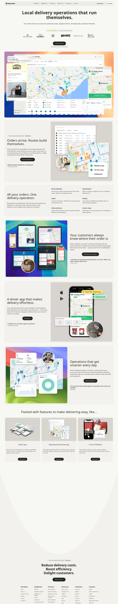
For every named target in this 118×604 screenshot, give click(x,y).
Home (22, 589)
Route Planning (51, 589)
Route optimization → (27, 159)
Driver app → (27, 318)
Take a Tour (37, 599)
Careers (22, 598)
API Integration (51, 602)
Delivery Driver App (52, 594)
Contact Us (23, 600)
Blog (63, 598)
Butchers (77, 594)
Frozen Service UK (12, 166)
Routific (90, 589)
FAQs (63, 603)
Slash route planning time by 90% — (20, 136)
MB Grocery (74, 263)
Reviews (22, 596)
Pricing (75, 3)
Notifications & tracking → (90, 254)
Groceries (77, 589)
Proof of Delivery (52, 599)
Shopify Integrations (39, 602)
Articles (63, 600)
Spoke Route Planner (93, 591)
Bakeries (77, 591)
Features (36, 589)
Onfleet (90, 594)
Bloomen (73, 389)
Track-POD (91, 603)
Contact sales (100, 3)
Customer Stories (25, 594)
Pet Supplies (78, 603)
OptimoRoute (92, 596)
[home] (10, 3)
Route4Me (91, 598)
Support (63, 594)
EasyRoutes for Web (38, 591)
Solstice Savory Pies (13, 325)
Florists (76, 596)
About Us (23, 591)
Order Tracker (65, 589)
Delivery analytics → (90, 381)
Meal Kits (77, 600)
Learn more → (22, 459)
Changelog (64, 596)
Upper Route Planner (93, 600)
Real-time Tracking (52, 591)
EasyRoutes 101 (65, 591)
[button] (36, 3)
